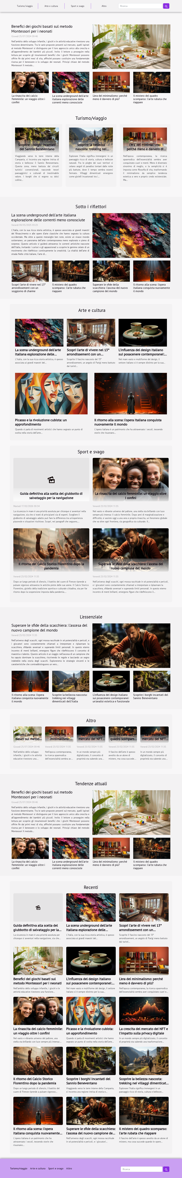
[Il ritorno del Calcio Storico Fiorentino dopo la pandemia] (51, 549)
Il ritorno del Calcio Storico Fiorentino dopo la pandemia (51, 566)
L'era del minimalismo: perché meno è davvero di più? (110, 97)
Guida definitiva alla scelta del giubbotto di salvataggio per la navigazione (51, 495)
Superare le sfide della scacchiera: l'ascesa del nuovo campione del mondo (110, 288)
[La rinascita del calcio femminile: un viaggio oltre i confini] (30, 82)
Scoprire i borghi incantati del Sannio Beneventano (37, 147)
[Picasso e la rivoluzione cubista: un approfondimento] (51, 393)
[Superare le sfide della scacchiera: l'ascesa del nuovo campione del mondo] (111, 271)
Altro (104, 6)
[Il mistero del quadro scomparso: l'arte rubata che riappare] (151, 82)
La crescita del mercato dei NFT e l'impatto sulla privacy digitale (91, 740)
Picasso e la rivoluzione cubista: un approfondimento (41, 422)
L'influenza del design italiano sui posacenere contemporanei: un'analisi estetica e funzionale (142, 354)
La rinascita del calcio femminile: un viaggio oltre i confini (28, 99)
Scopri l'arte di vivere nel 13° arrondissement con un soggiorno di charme (29, 288)
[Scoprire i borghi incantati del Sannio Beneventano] (37, 139)
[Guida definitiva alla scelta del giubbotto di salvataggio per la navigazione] (51, 479)
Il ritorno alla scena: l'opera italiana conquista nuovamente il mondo (151, 288)
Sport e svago (77, 6)
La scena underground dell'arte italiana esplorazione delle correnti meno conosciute (70, 99)
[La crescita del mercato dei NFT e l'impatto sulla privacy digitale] (144, 1010)
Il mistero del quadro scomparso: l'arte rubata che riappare (150, 99)
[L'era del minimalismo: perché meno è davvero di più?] (111, 82)
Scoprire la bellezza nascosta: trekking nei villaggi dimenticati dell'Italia (91, 151)
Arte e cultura (51, 6)
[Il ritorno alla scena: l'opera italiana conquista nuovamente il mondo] (151, 271)
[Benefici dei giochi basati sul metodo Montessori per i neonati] (131, 46)
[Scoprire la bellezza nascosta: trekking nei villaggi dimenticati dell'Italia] (91, 139)
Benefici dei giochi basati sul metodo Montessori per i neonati (42, 29)
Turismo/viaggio (25, 6)
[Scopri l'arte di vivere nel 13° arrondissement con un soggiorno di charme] (30, 271)
